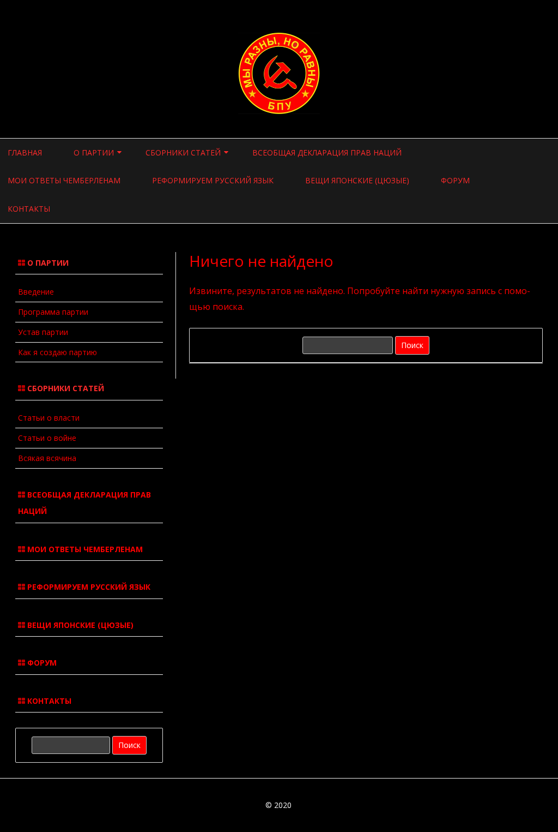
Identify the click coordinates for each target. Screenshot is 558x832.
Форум (455, 180)
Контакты (29, 208)
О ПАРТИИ (94, 152)
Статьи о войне (47, 438)
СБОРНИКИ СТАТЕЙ (183, 152)
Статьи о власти (49, 417)
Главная (25, 152)
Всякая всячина (47, 458)
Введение (36, 291)
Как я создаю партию (57, 352)
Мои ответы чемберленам (64, 180)
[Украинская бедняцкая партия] (279, 111)
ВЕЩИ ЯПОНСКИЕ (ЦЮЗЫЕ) (79, 625)
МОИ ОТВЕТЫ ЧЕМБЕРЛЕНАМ (84, 549)
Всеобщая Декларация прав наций (327, 152)
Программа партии (53, 312)
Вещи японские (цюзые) (357, 180)
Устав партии (43, 332)
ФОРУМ (41, 662)
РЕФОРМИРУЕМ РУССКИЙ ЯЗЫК (87, 587)
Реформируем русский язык (213, 180)
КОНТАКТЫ (48, 701)
